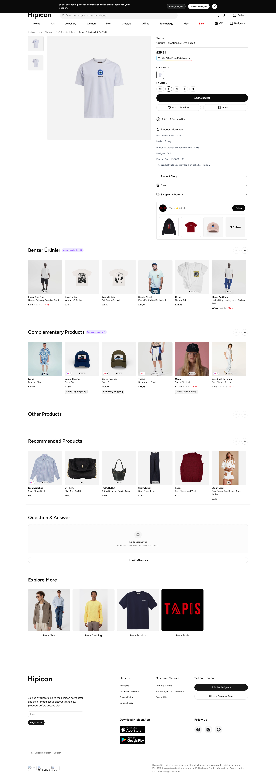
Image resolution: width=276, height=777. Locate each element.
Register (34, 722)
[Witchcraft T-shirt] (82, 277)
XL (193, 89)
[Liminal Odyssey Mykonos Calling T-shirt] (229, 277)
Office (145, 23)
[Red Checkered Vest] (192, 468)
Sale (201, 23)
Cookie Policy (126, 703)
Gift (221, 23)
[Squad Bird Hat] (192, 359)
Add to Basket (202, 97)
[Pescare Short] (45, 359)
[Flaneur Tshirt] (192, 277)
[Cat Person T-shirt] (119, 277)
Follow (238, 208)
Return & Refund (164, 685)
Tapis (73, 32)
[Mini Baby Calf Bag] (82, 468)
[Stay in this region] (214, 6)
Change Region (176, 6)
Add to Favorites (180, 107)
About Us (124, 685)
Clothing (48, 32)
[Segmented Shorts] (155, 359)
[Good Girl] (82, 359)
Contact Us (161, 697)
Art (52, 23)
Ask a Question (140, 560)
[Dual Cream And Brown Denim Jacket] (229, 468)
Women (91, 23)
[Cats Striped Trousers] (229, 359)
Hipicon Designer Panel (221, 696)
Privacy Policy (126, 697)
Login (223, 15)
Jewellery (70, 23)
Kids (186, 23)
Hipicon (31, 32)
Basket (241, 15)
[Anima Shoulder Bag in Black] (119, 468)
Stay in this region (199, 6)
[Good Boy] (119, 359)
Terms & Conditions (129, 691)
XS (160, 89)
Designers (239, 23)
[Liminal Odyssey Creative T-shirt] (45, 277)
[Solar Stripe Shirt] (45, 468)
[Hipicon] (39, 15)
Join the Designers (221, 687)
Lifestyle (126, 23)
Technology (166, 23)
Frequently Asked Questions (170, 691)
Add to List (228, 107)
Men (108, 23)
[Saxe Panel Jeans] (155, 468)
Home (36, 23)
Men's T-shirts (61, 32)
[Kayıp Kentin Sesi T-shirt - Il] (155, 277)
